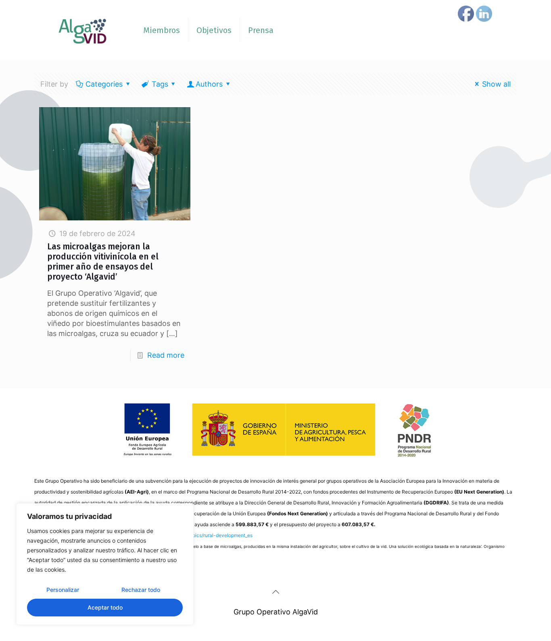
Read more (165, 355)
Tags (160, 84)
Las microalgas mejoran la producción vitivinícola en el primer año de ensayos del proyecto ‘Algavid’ (103, 261)
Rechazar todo (140, 589)
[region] (105, 564)
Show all (496, 84)
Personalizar (62, 589)
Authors (209, 84)
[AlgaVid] (82, 30)
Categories (104, 84)
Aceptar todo (105, 607)
